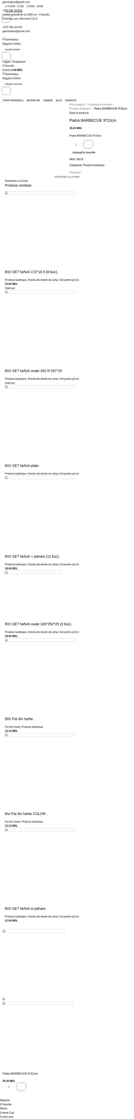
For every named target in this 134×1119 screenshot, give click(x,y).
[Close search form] (4, 4)
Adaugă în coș (88, 144)
